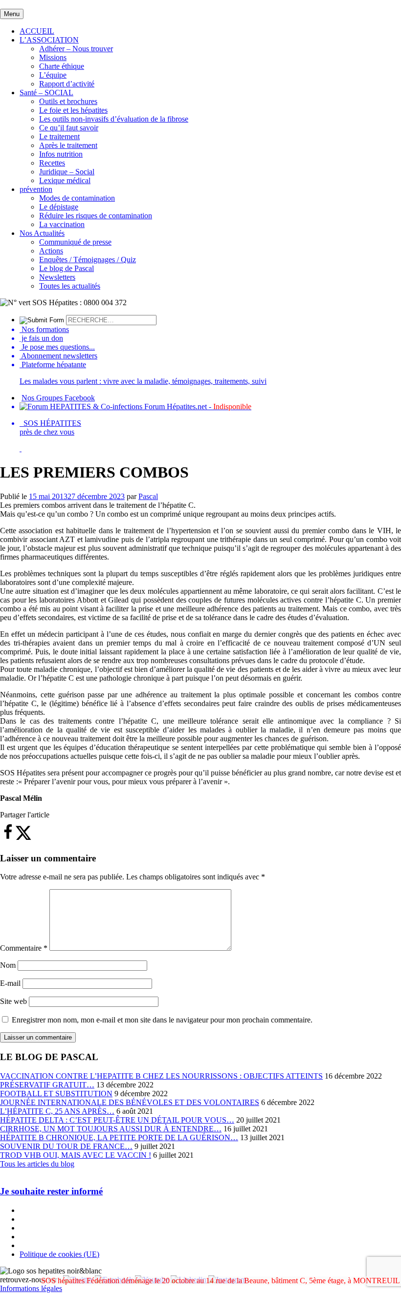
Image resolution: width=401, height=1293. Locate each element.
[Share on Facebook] (8, 837)
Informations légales (31, 1288)
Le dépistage (58, 207)
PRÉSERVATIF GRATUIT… (47, 1085)
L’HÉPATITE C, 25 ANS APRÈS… (57, 1111)
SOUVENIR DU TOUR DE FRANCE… (66, 1146)
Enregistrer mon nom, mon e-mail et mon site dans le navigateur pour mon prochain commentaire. (162, 1020)
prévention (36, 189)
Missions (53, 57)
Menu (12, 14)
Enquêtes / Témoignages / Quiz (87, 259)
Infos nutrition (61, 154)
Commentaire (23, 948)
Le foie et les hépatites (73, 110)
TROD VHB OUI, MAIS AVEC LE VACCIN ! (75, 1155)
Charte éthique (61, 66)
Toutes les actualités (69, 286)
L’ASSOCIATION (49, 40)
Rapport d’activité (66, 84)
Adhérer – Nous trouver (76, 48)
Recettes (52, 163)
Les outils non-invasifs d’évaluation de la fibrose (113, 119)
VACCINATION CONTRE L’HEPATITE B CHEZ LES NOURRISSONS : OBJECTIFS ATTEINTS (161, 1076)
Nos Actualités (42, 233)
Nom (8, 965)
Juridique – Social (66, 171)
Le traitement (59, 136)
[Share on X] (23, 837)
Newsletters (57, 277)
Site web (13, 1001)
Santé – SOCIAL (46, 92)
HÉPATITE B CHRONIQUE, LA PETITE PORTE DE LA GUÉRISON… (119, 1137)
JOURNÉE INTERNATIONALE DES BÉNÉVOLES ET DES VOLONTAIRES (129, 1102)
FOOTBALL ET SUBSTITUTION (56, 1093)
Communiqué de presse (75, 242)
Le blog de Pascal (66, 268)
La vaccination (62, 224)
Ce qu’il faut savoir (68, 128)
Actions (51, 251)
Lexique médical (64, 180)
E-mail (10, 983)
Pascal (148, 496)
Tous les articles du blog (37, 1164)
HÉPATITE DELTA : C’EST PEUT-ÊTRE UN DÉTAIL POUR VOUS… (117, 1120)
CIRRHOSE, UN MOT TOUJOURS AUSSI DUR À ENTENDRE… (111, 1129)
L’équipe (53, 75)
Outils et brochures (68, 101)
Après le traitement (68, 145)
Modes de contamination (77, 198)
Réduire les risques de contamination (95, 215)
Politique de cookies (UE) (59, 1254)
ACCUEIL (37, 31)
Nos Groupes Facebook (58, 398)
